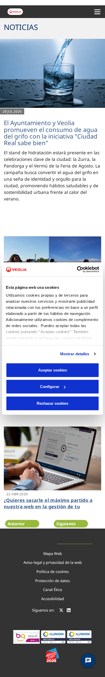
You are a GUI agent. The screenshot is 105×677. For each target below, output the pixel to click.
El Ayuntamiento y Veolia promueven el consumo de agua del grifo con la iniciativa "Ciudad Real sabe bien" (50, 133)
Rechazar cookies (52, 403)
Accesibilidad (52, 598)
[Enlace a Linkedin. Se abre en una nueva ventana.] (69, 610)
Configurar (49, 386)
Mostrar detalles (74, 354)
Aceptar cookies (52, 370)
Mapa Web (52, 553)
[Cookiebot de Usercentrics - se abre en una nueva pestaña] (77, 269)
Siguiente (66, 524)
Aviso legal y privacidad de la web (52, 562)
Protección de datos (52, 580)
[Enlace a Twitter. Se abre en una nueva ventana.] (61, 610)
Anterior (16, 524)
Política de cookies (52, 571)
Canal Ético (52, 589)
